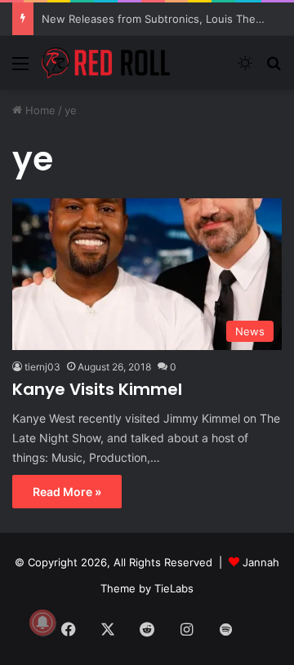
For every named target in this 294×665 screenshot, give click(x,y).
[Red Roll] (106, 62)
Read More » (67, 492)
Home (39, 110)
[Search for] (273, 69)
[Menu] (20, 69)
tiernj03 (42, 367)
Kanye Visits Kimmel (97, 389)
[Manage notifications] (42, 623)
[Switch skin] (245, 69)
